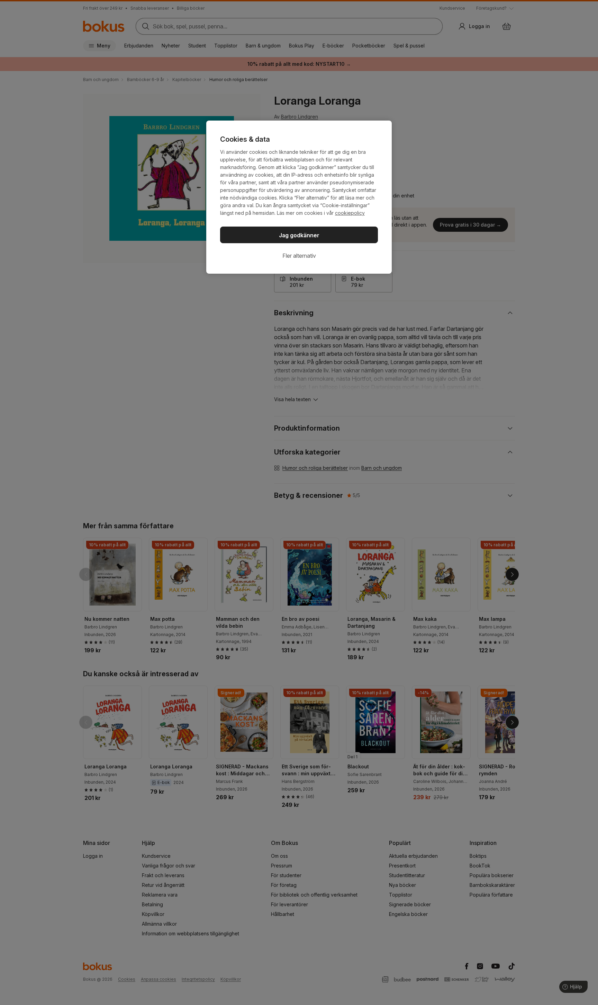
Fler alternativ (299, 255)
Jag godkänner (299, 235)
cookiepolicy (350, 213)
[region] (299, 197)
